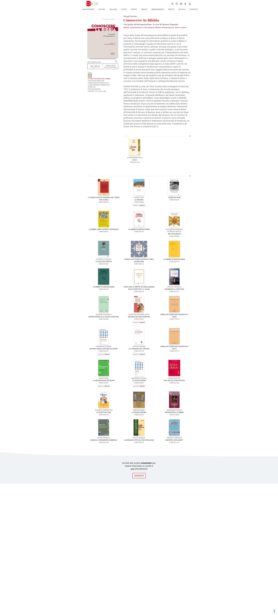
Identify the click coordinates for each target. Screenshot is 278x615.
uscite (124, 9)
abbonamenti (157, 9)
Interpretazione (168, 27)
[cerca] (172, 3)
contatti (193, 9)
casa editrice (88, 9)
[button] (97, 91)
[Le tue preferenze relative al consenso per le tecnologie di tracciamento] (274, 611)
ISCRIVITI (139, 475)
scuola (182, 9)
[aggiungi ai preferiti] (116, 61)
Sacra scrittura (181, 27)
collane (113, 9)
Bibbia (158, 27)
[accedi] (190, 3)
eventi (134, 9)
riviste (171, 9)
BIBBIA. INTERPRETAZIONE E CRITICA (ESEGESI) (139, 27)
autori (101, 9)
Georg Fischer (130, 16)
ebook (144, 9)
